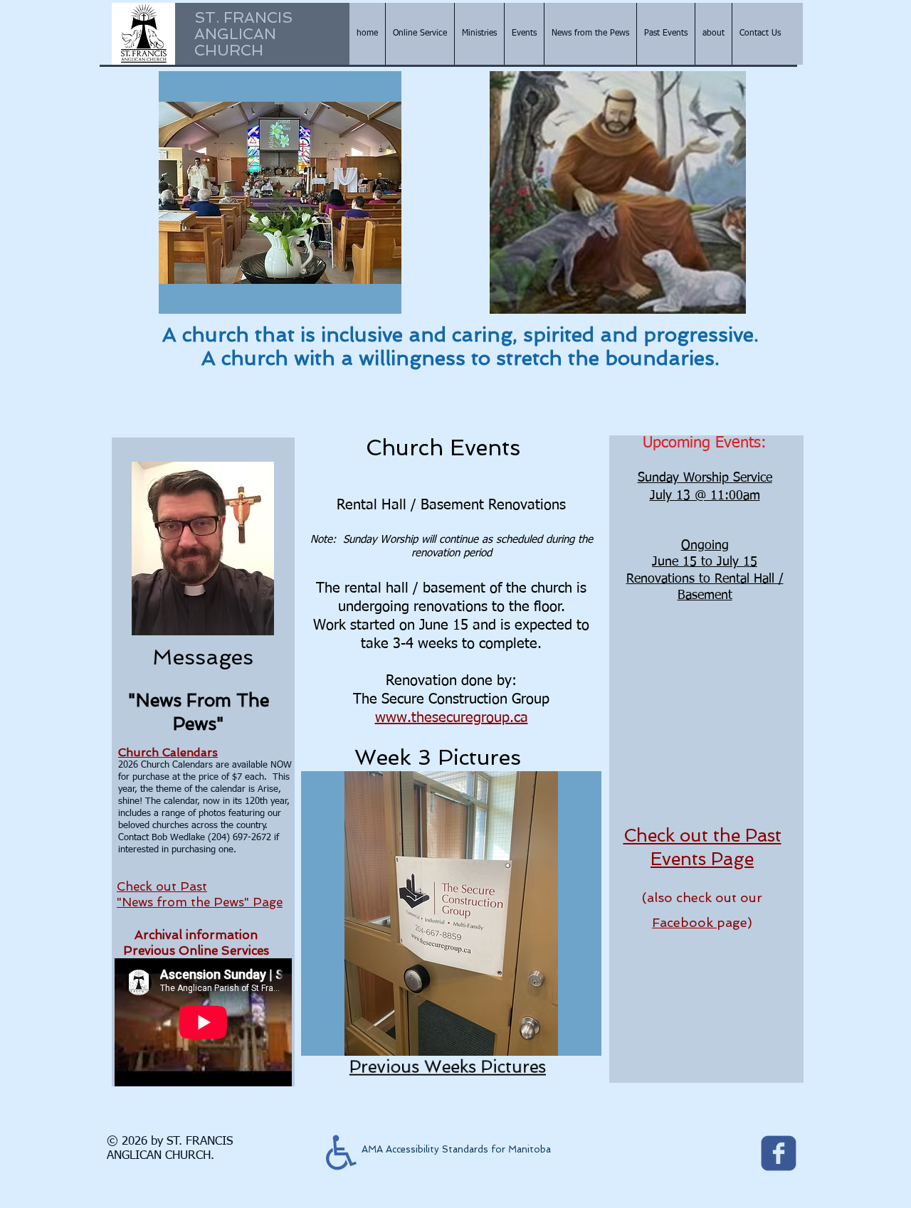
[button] (280, 192)
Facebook (684, 922)
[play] (371, 301)
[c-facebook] (778, 1153)
